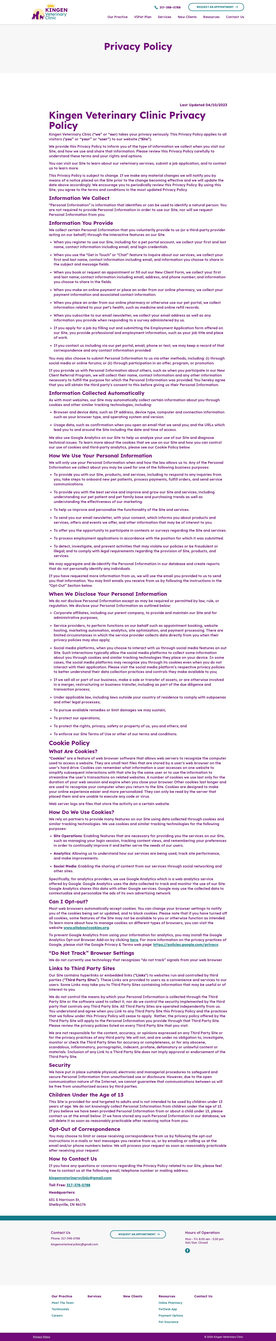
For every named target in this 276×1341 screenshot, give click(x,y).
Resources (167, 1296)
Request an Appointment (215, 7)
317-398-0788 (70, 1238)
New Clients (132, 1296)
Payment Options (171, 1315)
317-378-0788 (78, 1185)
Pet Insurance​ (168, 1322)
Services (94, 1296)
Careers (57, 1315)
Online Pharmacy (170, 1303)
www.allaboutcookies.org (86, 927)
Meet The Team (63, 1303)
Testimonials (60, 1309)
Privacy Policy (41, 1336)
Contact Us (203, 1296)
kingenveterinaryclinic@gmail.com (80, 1178)
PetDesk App (168, 1309)
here (134, 940)
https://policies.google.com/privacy (185, 944)
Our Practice (62, 1296)
